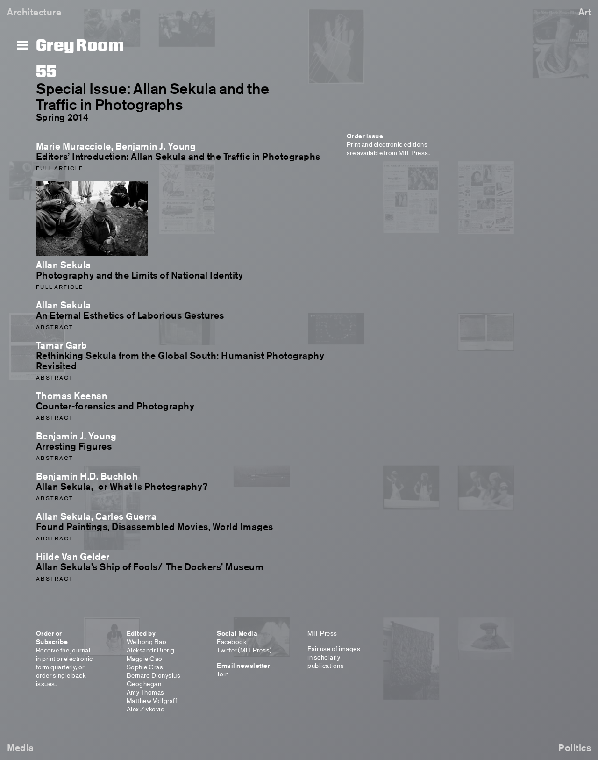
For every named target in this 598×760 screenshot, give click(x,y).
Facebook (231, 641)
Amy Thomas (145, 692)
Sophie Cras (145, 667)
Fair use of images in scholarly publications (333, 657)
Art (584, 12)
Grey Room (80, 45)
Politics (574, 747)
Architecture (34, 12)
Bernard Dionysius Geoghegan (154, 679)
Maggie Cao (145, 658)
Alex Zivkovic (145, 709)
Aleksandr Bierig (151, 650)
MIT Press (322, 633)
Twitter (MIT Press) (244, 650)
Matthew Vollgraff (152, 700)
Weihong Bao (147, 641)
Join (222, 674)
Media (20, 747)
